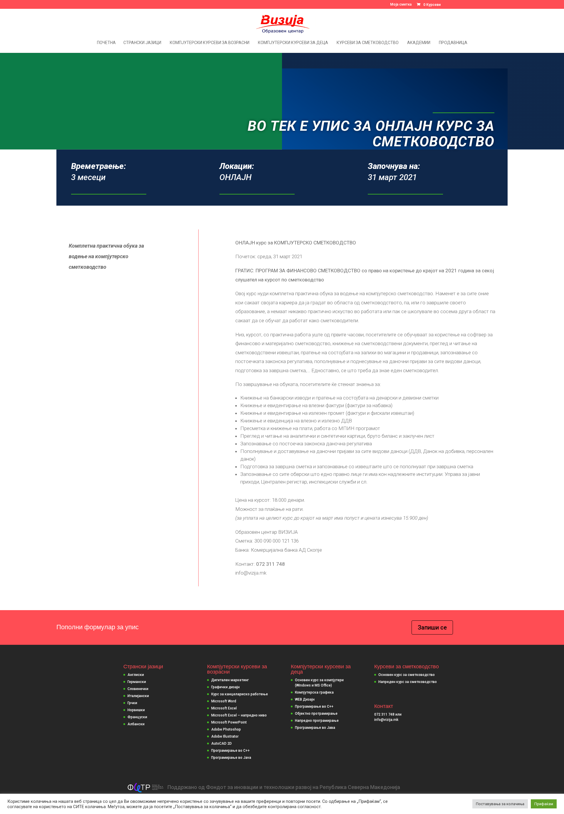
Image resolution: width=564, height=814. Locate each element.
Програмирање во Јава (315, 728)
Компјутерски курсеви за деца (293, 42)
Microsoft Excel (224, 708)
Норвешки (136, 710)
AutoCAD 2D (221, 743)
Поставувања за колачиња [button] (500, 804)
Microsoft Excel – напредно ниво (239, 715)
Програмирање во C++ (230, 750)
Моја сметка (401, 4)
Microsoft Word (223, 701)
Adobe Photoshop (226, 729)
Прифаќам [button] (543, 804)
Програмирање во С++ (314, 706)
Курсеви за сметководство (368, 42)
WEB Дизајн (305, 699)
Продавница (453, 42)
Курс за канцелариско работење (239, 694)
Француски (137, 717)
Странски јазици (142, 42)
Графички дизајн (225, 687)
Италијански (138, 696)
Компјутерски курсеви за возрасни (209, 42)
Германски (136, 682)
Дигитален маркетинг (230, 680)
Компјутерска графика (314, 692)
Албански (136, 724)
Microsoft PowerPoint (229, 722)
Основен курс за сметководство (406, 675)
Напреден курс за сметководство (407, 682)
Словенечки (137, 689)
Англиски (135, 675)
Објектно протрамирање (316, 713)
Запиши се (432, 627)
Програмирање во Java (231, 758)
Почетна (106, 42)
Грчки (132, 703)
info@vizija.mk (386, 720)
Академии (418, 42)
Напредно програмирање (317, 721)
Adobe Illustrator (225, 736)
